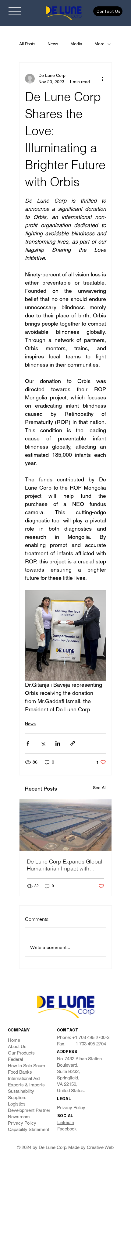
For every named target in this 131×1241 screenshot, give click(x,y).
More (99, 43)
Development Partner (29, 1110)
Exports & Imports (26, 1084)
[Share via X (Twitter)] (43, 743)
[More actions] (102, 78)
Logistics (17, 1103)
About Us (17, 1046)
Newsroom (19, 1116)
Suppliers (17, 1097)
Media (76, 43)
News (53, 43)
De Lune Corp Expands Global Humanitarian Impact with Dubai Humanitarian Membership (64, 865)
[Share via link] (73, 743)
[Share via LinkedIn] (58, 743)
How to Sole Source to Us (30, 1065)
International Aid (24, 1078)
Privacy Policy (22, 1123)
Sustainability (21, 1091)
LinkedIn (65, 1122)
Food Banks (20, 1072)
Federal (15, 1059)
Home (14, 1040)
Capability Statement (28, 1129)
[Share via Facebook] (28, 743)
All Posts (27, 43)
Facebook (67, 1128)
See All (99, 787)
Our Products (21, 1052)
